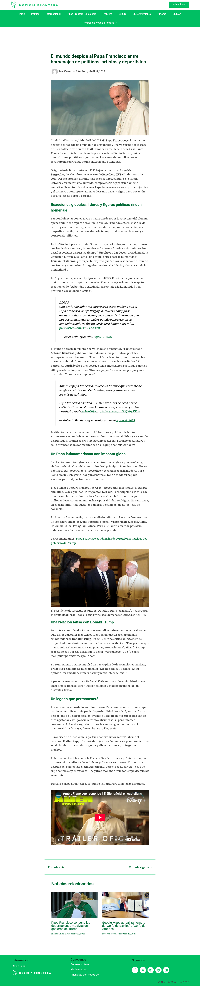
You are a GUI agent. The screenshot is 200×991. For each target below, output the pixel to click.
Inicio (22, 13)
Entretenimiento (142, 13)
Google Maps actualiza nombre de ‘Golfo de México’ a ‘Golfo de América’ (123, 926)
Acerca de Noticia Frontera (99, 22)
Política (35, 13)
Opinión (176, 13)
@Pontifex (89, 411)
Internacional (53, 13)
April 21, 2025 (103, 336)
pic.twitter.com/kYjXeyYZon (119, 411)
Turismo (161, 13)
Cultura (122, 13)
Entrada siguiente (142, 867)
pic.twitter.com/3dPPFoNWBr (80, 328)
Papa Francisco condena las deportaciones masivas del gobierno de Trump (70, 926)
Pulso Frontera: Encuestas (81, 13)
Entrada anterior (57, 867)
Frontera (107, 13)
